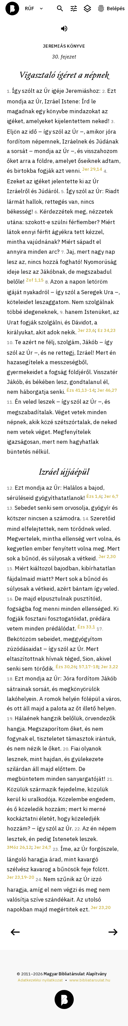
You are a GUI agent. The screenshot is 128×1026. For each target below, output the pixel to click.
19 (9, 719)
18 (9, 679)
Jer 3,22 (109, 667)
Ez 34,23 (107, 330)
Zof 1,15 (35, 280)
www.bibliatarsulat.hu (89, 979)
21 (109, 779)
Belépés (116, 8)
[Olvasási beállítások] (74, 8)
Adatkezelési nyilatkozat (40, 979)
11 (9, 402)
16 (9, 599)
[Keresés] (60, 8)
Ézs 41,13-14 (81, 390)
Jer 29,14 (92, 169)
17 (99, 629)
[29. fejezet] (15, 932)
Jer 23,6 (86, 330)
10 (9, 343)
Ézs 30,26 (66, 667)
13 (9, 508)
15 (9, 569)
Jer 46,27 (107, 390)
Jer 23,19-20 (20, 877)
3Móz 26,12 (19, 847)
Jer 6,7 (111, 496)
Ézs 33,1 (86, 627)
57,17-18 (88, 667)
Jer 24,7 (42, 847)
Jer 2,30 (107, 556)
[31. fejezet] (113, 932)
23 (55, 849)
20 (65, 749)
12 (9, 488)
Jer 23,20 (101, 907)
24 (38, 879)
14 (85, 519)
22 (77, 829)
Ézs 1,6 (93, 496)
